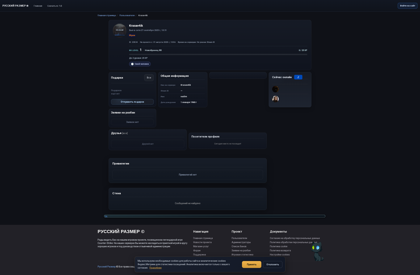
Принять (251, 264)
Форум (196, 250)
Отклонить (272, 264)
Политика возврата (280, 250)
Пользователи (127, 15)
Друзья (119, 133)
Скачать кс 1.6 (54, 5)
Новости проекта (202, 242)
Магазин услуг (201, 246)
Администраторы (241, 242)
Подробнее (155, 267)
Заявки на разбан (241, 250)
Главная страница (107, 15)
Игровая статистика (242, 254)
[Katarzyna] (290, 99)
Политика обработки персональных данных (293, 242)
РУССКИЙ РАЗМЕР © (121, 232)
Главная (38, 5)
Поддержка (199, 254)
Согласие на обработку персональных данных (295, 238)
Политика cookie (278, 246)
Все (149, 77)
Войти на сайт (407, 5)
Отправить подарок (132, 101)
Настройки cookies (280, 254)
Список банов (239, 246)
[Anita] (290, 89)
